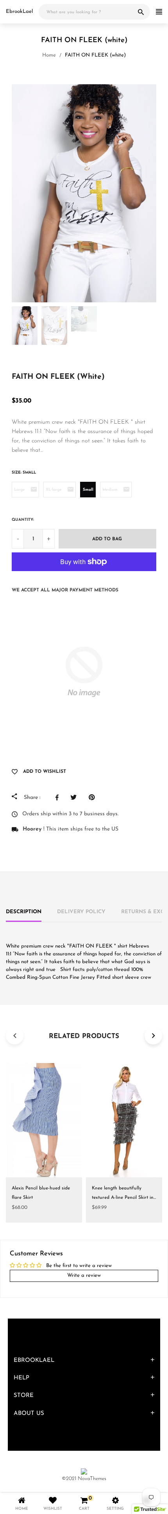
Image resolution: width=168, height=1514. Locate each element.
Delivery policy (81, 911)
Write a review (84, 1275)
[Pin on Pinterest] (93, 797)
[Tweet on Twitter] (75, 797)
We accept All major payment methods (65, 590)
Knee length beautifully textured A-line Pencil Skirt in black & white (123, 1197)
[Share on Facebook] (59, 797)
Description (23, 911)
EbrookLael (19, 11)
